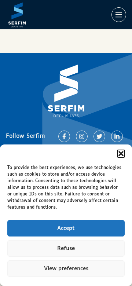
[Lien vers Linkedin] (117, 136)
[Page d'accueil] (17, 14)
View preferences (66, 268)
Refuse (66, 248)
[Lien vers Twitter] (99, 136)
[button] (121, 153)
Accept (66, 228)
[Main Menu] (118, 14)
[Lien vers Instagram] (82, 136)
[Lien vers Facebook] (64, 136)
